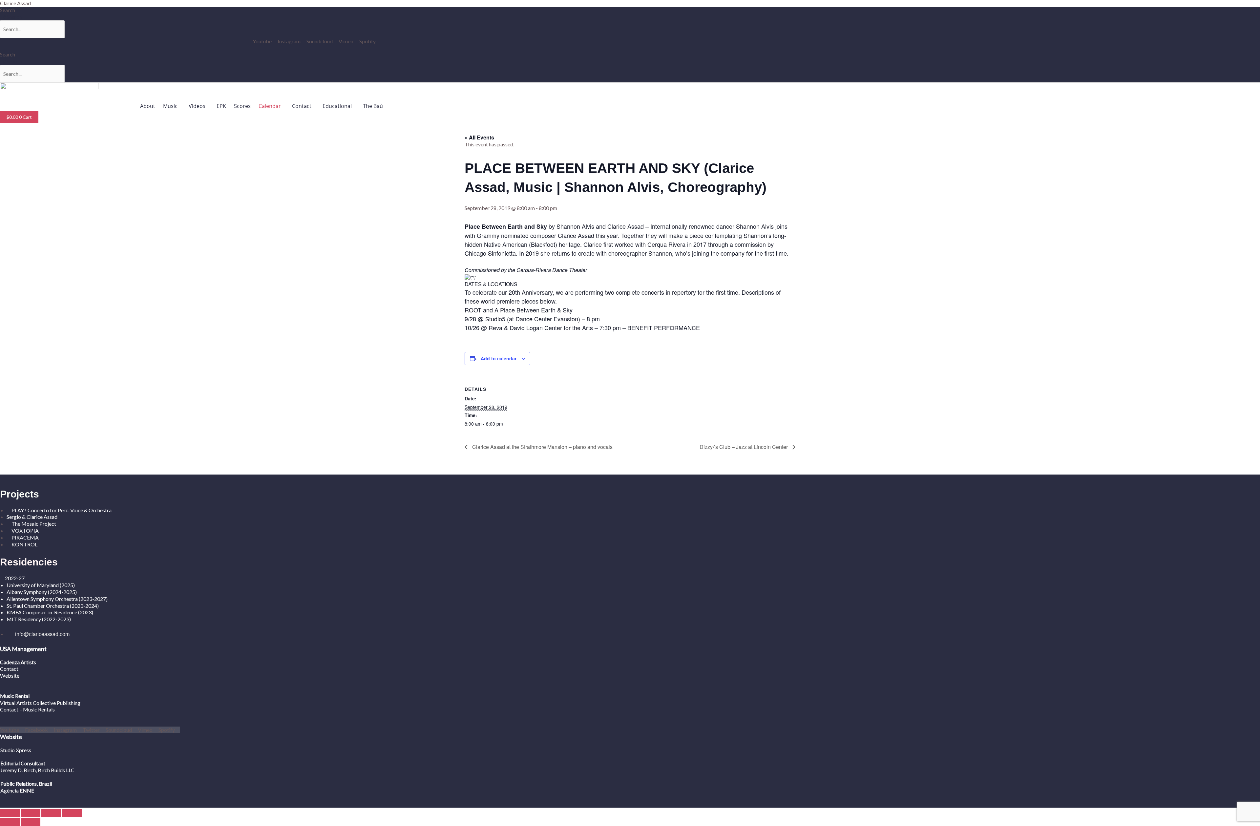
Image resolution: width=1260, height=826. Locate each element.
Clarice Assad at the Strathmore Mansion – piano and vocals (542, 447)
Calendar (270, 106)
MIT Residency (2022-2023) (39, 619)
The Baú (373, 106)
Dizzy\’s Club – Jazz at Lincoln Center (744, 447)
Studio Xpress (15, 750)
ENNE (26, 790)
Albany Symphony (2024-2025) (42, 592)
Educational (337, 106)
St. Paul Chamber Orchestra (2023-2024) (53, 606)
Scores (242, 106)
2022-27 (15, 578)
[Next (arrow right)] (30, 822)
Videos (197, 106)
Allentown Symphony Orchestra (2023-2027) (57, 599)
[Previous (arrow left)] (10, 822)
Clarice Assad (15, 3)
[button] (172, 106)
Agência (9, 790)
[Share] (51, 813)
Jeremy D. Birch (18, 770)
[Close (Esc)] (72, 813)
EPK (221, 106)
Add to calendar (498, 358)
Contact (301, 106)
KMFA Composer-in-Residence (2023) (50, 612)
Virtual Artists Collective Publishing (40, 703)
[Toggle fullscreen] (30, 813)
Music (170, 106)
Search (7, 10)
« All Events (479, 137)
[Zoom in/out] (10, 813)
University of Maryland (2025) (41, 585)
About (147, 106)
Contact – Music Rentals (27, 709)
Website (9, 675)
